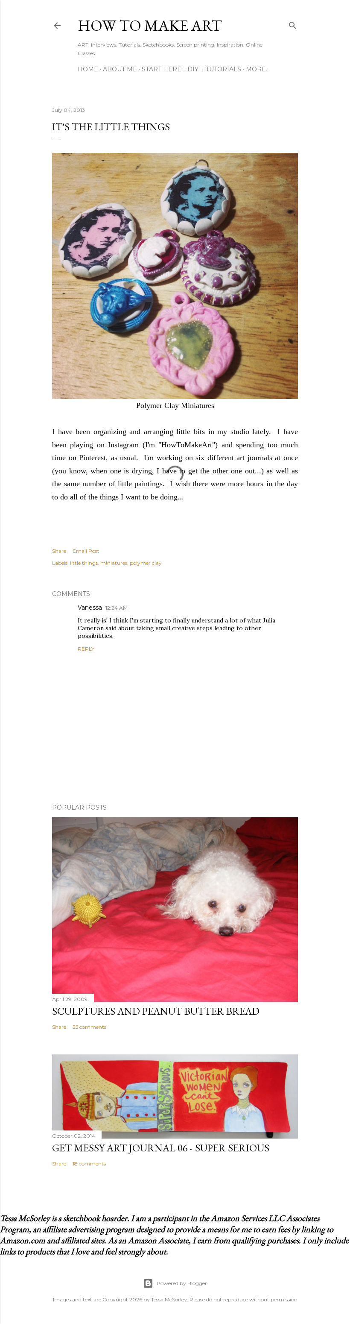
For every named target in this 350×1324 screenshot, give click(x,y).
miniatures (113, 563)
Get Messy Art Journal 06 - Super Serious (160, 1147)
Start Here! (162, 69)
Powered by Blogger (182, 1283)
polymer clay (146, 563)
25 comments (89, 1027)
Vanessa (90, 607)
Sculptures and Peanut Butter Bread (156, 1011)
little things (84, 563)
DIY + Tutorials (214, 69)
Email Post (86, 551)
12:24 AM (116, 608)
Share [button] (59, 551)
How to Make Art (150, 25)
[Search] (293, 23)
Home (88, 69)
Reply (86, 649)
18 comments (89, 1163)
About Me (120, 69)
